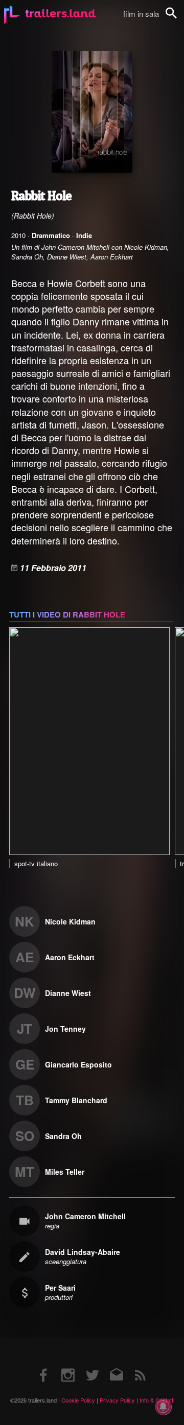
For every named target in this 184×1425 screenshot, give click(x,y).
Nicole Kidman (70, 921)
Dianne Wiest (68, 993)
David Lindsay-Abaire (82, 1252)
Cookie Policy (78, 1400)
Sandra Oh (63, 1136)
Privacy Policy (117, 1400)
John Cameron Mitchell (85, 1216)
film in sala (141, 13)
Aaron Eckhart (70, 957)
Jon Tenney (65, 1029)
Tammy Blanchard (76, 1100)
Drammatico (51, 235)
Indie (84, 235)
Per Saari (60, 1287)
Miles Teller (64, 1172)
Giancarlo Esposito (78, 1064)
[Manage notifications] (163, 1406)
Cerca (178, 18)
